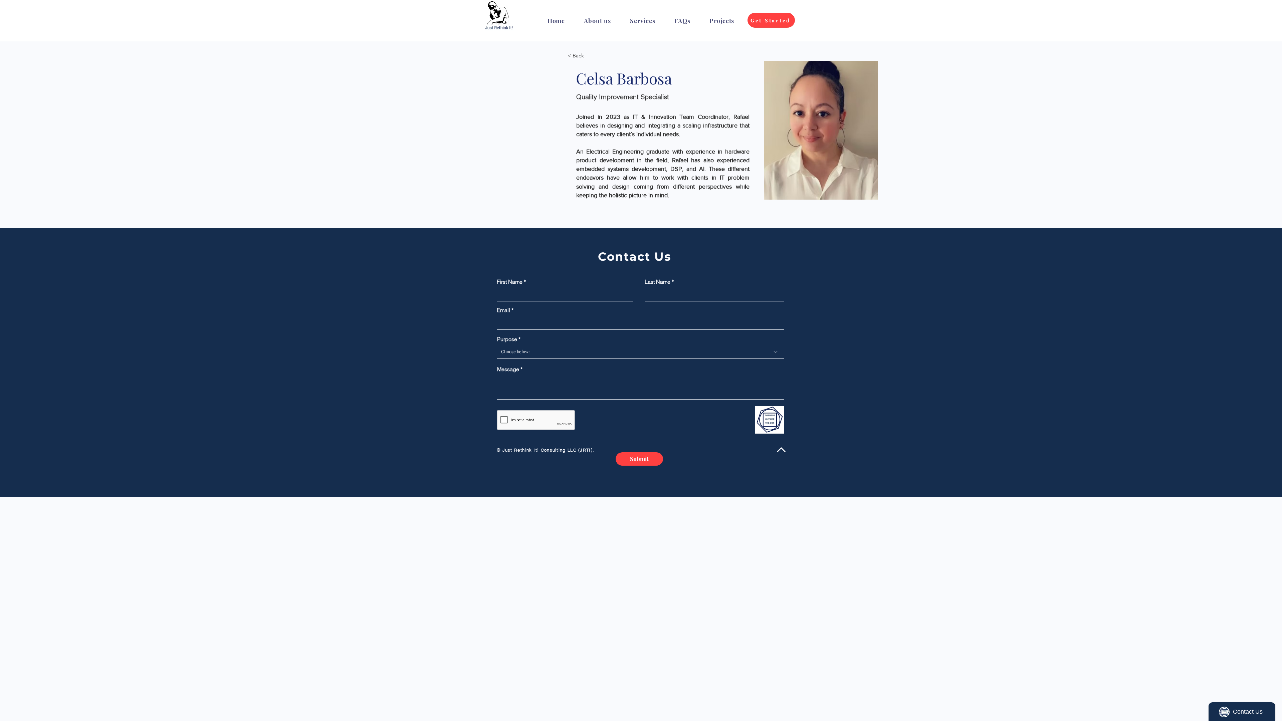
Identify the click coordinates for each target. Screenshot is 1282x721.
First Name (509, 281)
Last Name (657, 281)
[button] (642, 20)
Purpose (507, 339)
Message (508, 369)
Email (503, 310)
